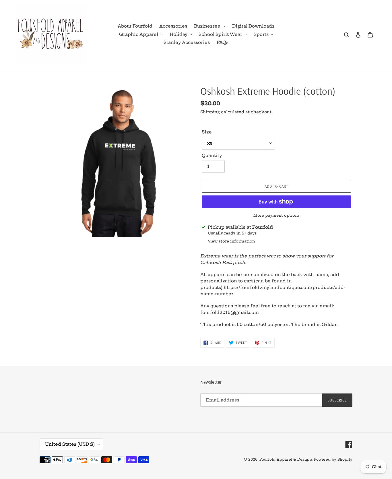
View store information (231, 241)
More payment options (276, 215)
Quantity (212, 155)
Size (207, 132)
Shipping (210, 112)
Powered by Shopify (333, 459)
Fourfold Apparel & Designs (286, 459)
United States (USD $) (70, 444)
